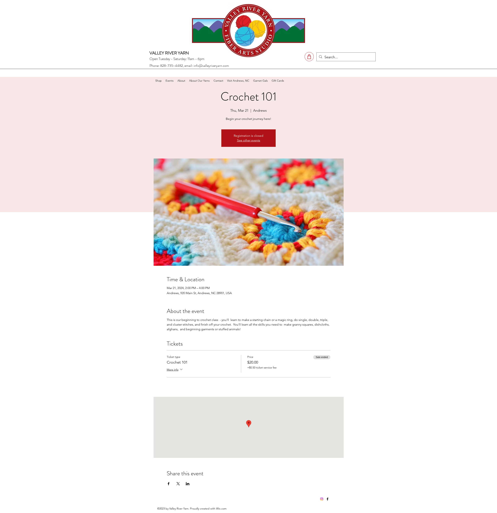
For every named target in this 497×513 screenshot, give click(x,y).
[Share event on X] (178, 483)
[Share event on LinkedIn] (187, 483)
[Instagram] (322, 499)
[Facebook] (327, 499)
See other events (248, 140)
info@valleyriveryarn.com (211, 65)
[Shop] (309, 56)
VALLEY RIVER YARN (169, 53)
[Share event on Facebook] (168, 483)
